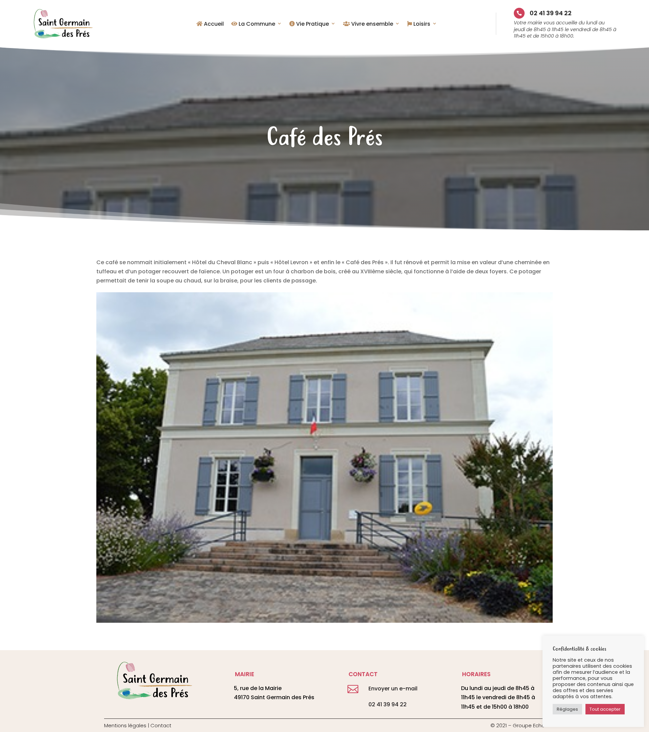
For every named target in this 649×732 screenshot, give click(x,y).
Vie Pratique (312, 24)
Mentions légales (125, 725)
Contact (160, 725)
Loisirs (421, 24)
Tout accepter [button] (605, 709)
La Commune (256, 24)
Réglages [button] (567, 709)
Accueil (213, 24)
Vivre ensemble (371, 24)
